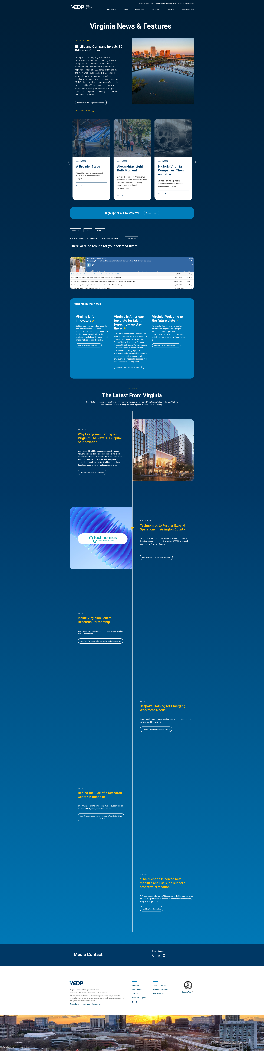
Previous (69, 160)
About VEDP (137, 989)
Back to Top (186, 992)
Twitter (137, 1001)
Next (195, 160)
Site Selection (156, 9)
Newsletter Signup (139, 997)
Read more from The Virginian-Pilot (128, 367)
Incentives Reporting (160, 989)
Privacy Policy (74, 1004)
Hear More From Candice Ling (151, 909)
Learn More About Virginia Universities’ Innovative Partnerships (100, 641)
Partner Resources (159, 985)
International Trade (188, 9)
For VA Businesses (144, 3)
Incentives (171, 9)
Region (99, 230)
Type (87, 230)
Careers (135, 993)
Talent (126, 9)
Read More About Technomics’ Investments (156, 557)
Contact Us (181, 3)
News (152, 3)
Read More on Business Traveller (165, 345)
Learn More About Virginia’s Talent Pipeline (156, 729)
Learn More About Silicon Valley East (92, 472)
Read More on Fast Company (87, 345)
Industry (74, 230)
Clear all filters (131, 238)
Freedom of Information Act (91, 1004)
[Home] (81, 7)
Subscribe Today (151, 213)
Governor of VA (158, 993)
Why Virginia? (111, 9)
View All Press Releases (83, 110)
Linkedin (133, 1001)
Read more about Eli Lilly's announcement (90, 103)
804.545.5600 (190, 3)
